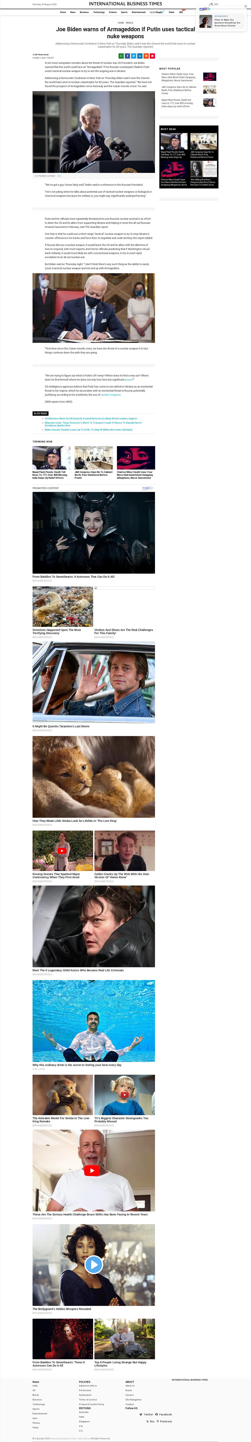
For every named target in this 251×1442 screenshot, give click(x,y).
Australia (83, 1412)
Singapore (84, 1421)
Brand (129, 1390)
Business (84, 12)
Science (113, 12)
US (34, 1390)
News (73, 12)
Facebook (165, 1414)
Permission (85, 1390)
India (35, 1386)
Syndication (85, 1395)
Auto (35, 1418)
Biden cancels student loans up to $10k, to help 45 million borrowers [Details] (88, 429)
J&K (181, 12)
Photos (36, 1423)
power (128, 379)
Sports (124, 12)
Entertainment (139, 12)
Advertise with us (88, 1386)
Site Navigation (133, 1400)
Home (63, 12)
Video (171, 12)
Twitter (147, 1414)
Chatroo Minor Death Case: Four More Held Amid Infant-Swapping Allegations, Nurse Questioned (135, 475)
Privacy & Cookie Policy (91, 1404)
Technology (99, 12)
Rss (152, 1421)
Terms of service (88, 1400)
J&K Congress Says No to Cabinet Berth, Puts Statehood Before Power (93, 475)
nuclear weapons (110, 394)
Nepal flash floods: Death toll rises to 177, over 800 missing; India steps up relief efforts (49, 475)
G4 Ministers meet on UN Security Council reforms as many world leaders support (91, 418)
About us (130, 1386)
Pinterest (165, 1421)
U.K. (81, 1426)
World (36, 1395)
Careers (130, 1395)
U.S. (81, 1431)
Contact (130, 1404)
